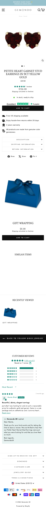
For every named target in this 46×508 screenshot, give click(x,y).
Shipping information (23, 144)
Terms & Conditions (22, 478)
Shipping (15, 91)
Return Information (23, 149)
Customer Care (22, 467)
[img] (7, 394)
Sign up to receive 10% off (22, 456)
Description (23, 140)
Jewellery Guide (22, 472)
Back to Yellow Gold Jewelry (24, 338)
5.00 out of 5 (29, 360)
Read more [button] (6, 413)
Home (20, 16)
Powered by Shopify (23, 506)
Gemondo (22, 461)
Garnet (25, 16)
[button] (20, 86)
